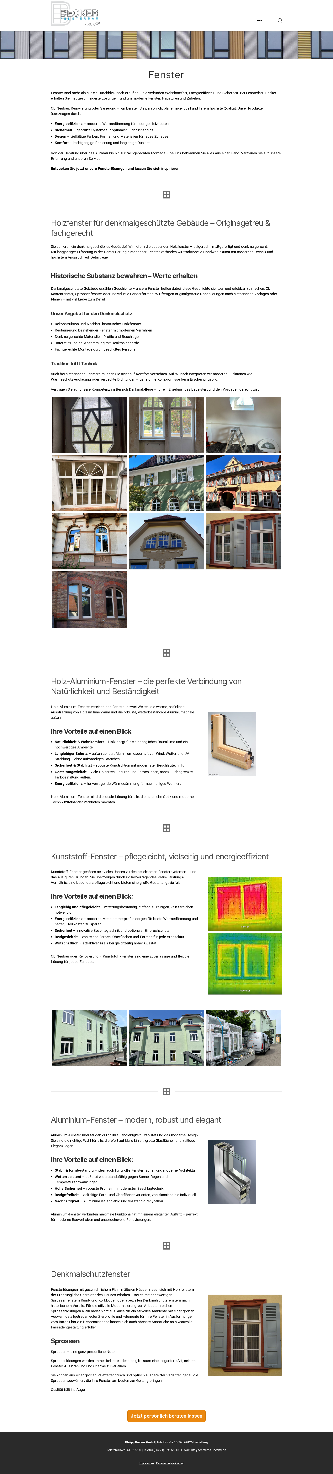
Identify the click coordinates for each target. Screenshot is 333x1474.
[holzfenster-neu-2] (89, 541)
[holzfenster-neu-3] (243, 483)
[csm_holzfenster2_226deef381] (243, 541)
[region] (166, 41)
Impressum (146, 1463)
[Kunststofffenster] (89, 1038)
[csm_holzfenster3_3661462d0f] (166, 541)
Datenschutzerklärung (170, 1463)
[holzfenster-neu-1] (166, 483)
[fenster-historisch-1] (89, 425)
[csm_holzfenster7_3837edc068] (89, 599)
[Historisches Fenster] (166, 425)
